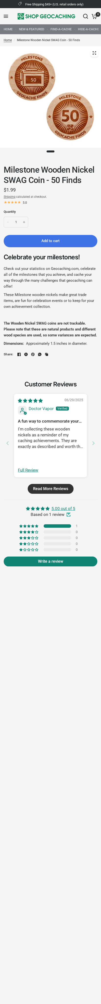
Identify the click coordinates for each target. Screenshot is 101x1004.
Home (8, 40)
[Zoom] (94, 53)
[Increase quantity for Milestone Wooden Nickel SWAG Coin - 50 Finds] (24, 222)
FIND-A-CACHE (61, 29)
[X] (26, 354)
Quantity (10, 212)
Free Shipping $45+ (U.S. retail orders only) (54, 4)
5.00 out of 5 (63, 508)
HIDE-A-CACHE (88, 29)
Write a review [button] (50, 561)
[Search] (85, 16)
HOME (8, 29)
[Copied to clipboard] (47, 354)
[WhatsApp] (40, 354)
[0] (93, 16)
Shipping (9, 196)
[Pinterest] (33, 354)
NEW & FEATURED (31, 29)
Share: (8, 354)
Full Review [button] (28, 470)
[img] (30, 400)
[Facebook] (19, 354)
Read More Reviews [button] (50, 488)
